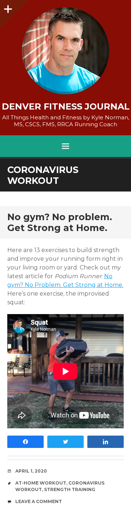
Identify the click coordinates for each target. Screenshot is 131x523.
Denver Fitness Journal (66, 107)
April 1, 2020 (31, 471)
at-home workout (40, 483)
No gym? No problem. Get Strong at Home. (59, 222)
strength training (69, 489)
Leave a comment (38, 501)
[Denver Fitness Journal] (65, 50)
